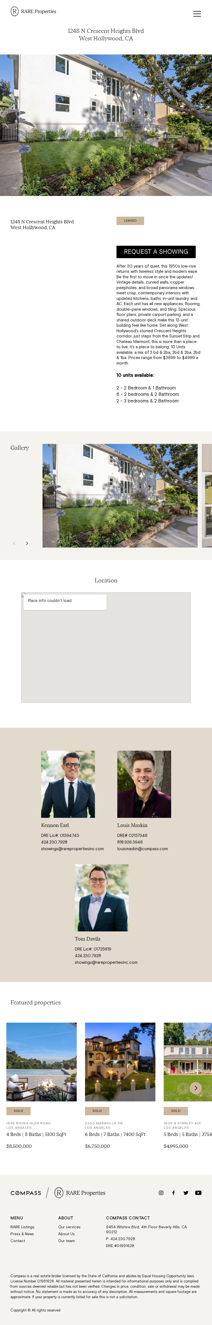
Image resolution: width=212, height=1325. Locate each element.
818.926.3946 (130, 842)
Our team (66, 1241)
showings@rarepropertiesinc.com (72, 849)
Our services (69, 1227)
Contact (17, 1241)
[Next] (27, 543)
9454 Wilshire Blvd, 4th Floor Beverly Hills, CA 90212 (146, 1230)
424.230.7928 (54, 842)
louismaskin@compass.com (142, 849)
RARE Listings (22, 1227)
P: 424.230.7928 (120, 1239)
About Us (66, 1234)
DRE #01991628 (120, 1246)
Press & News (22, 1234)
